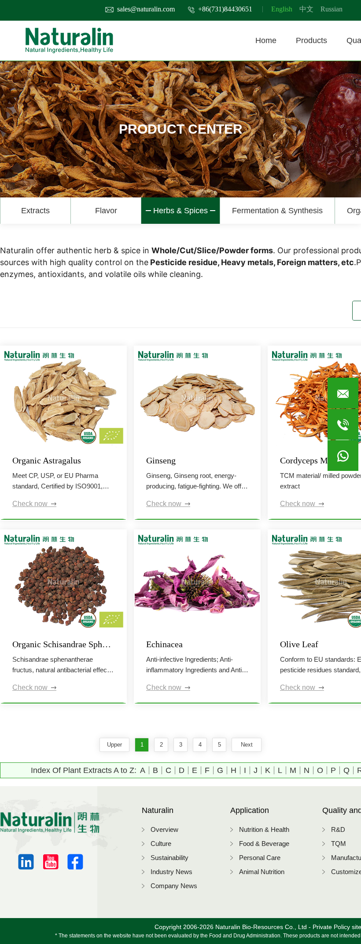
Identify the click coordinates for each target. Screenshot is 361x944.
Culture (161, 843)
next (247, 744)
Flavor (106, 210)
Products (311, 40)
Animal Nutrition (261, 871)
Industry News (171, 871)
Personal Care (259, 857)
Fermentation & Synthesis (277, 210)
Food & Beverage (264, 843)
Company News (174, 885)
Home (265, 40)
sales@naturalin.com (146, 9)
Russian (331, 9)
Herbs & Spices (180, 210)
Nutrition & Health (264, 829)
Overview (164, 829)
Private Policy (331, 926)
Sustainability (169, 857)
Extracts (35, 210)
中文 (306, 9)
